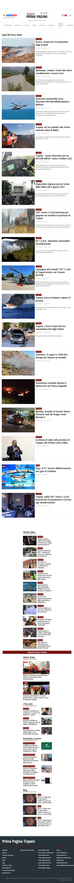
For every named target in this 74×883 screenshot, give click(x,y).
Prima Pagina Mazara (44, 860)
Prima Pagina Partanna (44, 863)
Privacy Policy (60, 860)
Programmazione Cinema (27, 850)
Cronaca (17, 25)
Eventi (4, 860)
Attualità (8, 25)
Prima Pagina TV (6, 868)
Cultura (42, 25)
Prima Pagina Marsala (44, 858)
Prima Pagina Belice (43, 850)
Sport (34, 25)
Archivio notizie (6, 873)
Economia (51, 25)
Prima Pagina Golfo (43, 855)
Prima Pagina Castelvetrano (46, 853)
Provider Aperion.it (61, 855)
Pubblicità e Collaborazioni (63, 858)
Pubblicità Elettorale (62, 863)
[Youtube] (65, 15)
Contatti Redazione (61, 853)
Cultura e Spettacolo (7, 855)
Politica (26, 25)
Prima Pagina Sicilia (43, 865)
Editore (58, 850)
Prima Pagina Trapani (44, 868)
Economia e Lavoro (7, 865)
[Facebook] (62, 15)
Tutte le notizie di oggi (8, 870)
